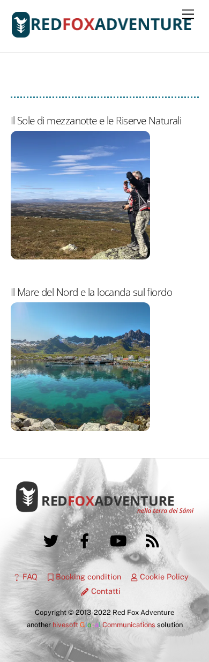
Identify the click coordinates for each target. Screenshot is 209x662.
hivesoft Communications (104, 625)
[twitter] (53, 540)
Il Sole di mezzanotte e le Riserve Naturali (96, 120)
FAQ (29, 576)
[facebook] (86, 540)
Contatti (104, 591)
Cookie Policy (163, 576)
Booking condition (87, 576)
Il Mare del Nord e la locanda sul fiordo (92, 292)
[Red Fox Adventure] (102, 33)
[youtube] (120, 540)
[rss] (154, 540)
